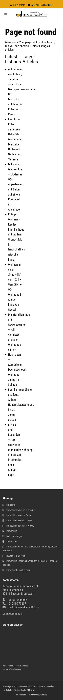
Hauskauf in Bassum (16, 555)
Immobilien (11, 531)
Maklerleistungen (14, 536)
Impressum (21, 694)
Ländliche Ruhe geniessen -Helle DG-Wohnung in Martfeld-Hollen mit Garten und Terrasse (15, 139)
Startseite (10, 504)
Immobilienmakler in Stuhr (18, 515)
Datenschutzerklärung (37, 694)
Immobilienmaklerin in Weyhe (20, 525)
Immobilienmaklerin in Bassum (20, 510)
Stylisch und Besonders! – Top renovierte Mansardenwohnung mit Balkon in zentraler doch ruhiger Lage (20, 449)
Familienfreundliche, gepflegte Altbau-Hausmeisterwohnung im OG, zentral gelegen (21, 404)
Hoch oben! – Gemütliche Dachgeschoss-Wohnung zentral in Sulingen (17, 369)
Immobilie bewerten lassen (19, 570)
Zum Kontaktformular (12, 613)
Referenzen (11, 541)
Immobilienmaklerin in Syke (19, 520)
